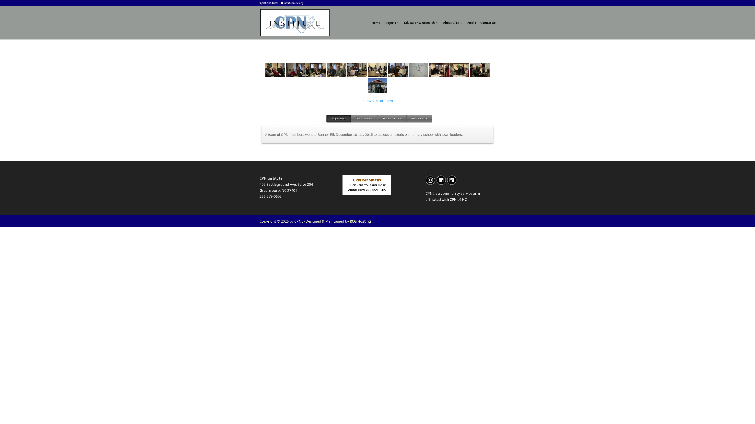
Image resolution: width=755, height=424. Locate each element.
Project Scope (338, 118)
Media (471, 23)
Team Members (364, 118)
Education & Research (419, 23)
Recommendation (391, 118)
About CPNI (451, 23)
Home (376, 23)
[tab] (338, 119)
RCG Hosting (360, 221)
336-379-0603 (271, 196)
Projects (390, 23)
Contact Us (487, 23)
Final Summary (419, 118)
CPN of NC (458, 199)
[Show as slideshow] (377, 101)
